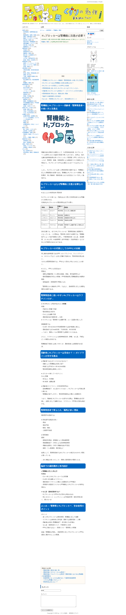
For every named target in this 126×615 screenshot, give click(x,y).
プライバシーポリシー (93, 94)
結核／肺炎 (26, 66)
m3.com (89, 40)
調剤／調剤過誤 (27, 36)
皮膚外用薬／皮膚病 (29, 116)
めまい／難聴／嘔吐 (29, 137)
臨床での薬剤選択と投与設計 (51, 96)
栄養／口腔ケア (27, 106)
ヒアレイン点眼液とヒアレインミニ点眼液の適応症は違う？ (95, 137)
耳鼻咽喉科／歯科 (27, 132)
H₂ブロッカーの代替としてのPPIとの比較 (55, 85)
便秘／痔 (26, 74)
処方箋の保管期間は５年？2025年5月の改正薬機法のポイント (95, 142)
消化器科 (25, 68)
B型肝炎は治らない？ (50, 582)
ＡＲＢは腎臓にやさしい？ (52, 580)
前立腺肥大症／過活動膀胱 (31, 79)
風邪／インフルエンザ (29, 63)
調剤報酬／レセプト (29, 43)
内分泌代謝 (25, 97)
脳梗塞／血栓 (27, 53)
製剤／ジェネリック (29, 38)
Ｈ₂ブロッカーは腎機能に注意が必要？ (63, 35)
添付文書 (89, 44)
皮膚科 (24, 114)
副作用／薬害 (27, 40)
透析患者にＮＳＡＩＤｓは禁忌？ (54, 572)
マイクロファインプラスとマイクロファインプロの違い (95, 160)
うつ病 (25, 86)
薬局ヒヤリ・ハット (93, 42)
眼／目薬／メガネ (28, 129)
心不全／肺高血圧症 (29, 58)
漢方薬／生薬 (27, 45)
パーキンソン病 (27, 91)
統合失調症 (26, 87)
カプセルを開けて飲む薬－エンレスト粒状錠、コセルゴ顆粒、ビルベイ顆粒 (95, 127)
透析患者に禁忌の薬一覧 (51, 570)
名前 (42, 590)
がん (23, 149)
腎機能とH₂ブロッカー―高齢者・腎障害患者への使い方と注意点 (62, 80)
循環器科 (25, 48)
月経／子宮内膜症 (28, 111)
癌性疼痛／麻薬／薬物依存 (31, 152)
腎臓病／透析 (45, 41)
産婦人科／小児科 (27, 107)
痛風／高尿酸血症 (28, 101)
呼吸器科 (25, 61)
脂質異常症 (26, 51)
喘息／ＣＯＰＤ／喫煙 (29, 65)
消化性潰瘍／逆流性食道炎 (31, 70)
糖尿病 (25, 99)
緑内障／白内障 (27, 131)
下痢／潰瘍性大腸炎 (29, 76)
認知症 (25, 94)
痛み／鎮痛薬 (27, 142)
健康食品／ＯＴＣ (28, 46)
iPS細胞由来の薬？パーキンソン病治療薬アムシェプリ (95, 114)
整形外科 (25, 139)
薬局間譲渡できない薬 (95, 177)
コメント (44, 594)
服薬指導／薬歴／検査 (29, 35)
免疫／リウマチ (27, 145)
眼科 (23, 127)
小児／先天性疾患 (28, 112)
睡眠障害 (26, 92)
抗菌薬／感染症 (27, 147)
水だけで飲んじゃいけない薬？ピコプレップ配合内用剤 (95, 132)
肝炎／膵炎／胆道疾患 (29, 73)
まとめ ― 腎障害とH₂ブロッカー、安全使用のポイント (59, 99)
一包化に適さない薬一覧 (96, 164)
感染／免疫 (25, 144)
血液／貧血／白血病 (29, 60)
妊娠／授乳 (26, 109)
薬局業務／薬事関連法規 (30, 32)
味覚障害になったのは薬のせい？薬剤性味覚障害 (59, 578)
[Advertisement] (63, 59)
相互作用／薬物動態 (29, 41)
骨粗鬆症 (26, 140)
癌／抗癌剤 (26, 150)
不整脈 (25, 56)
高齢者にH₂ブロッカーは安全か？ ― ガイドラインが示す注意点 (62, 91)
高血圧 (25, 50)
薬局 (23, 30)
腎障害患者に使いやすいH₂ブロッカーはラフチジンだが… (60, 88)
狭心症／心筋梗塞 (28, 55)
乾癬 (24, 121)
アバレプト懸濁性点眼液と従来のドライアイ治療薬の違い (95, 122)
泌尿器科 (25, 78)
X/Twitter (93, 93)
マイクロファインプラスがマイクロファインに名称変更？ (95, 155)
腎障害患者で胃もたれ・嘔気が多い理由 (55, 93)
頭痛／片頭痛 (27, 96)
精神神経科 (25, 84)
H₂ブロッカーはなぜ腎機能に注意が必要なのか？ (58, 83)
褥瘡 (24, 122)
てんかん (26, 89)
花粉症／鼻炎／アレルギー (31, 134)
